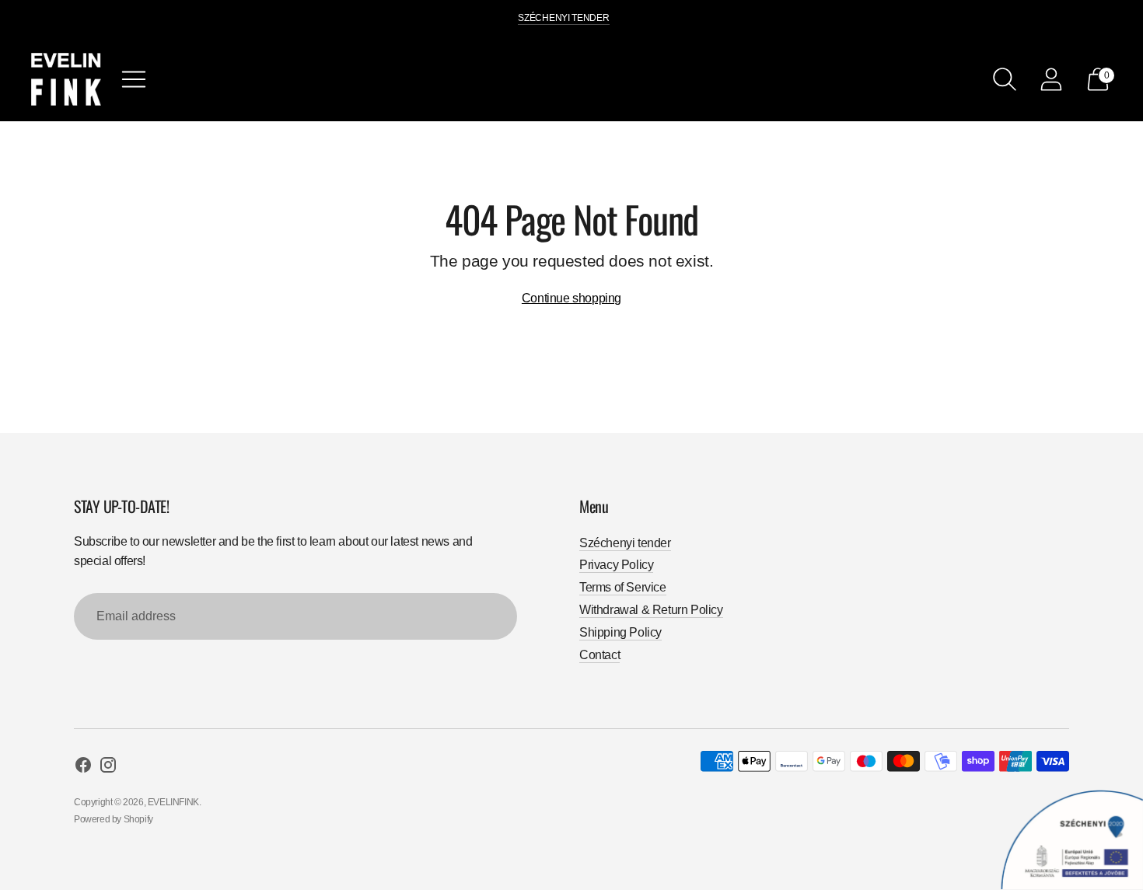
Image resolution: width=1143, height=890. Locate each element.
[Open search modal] (1004, 79)
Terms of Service (622, 587)
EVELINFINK (173, 802)
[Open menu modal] (134, 79)
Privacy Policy (616, 564)
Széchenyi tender (625, 543)
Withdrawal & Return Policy (651, 609)
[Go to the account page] (1051, 79)
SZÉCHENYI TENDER (563, 17)
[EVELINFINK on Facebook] (83, 768)
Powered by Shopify (113, 819)
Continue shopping (571, 298)
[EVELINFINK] (66, 79)
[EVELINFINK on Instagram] (108, 768)
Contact (599, 654)
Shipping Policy (620, 632)
